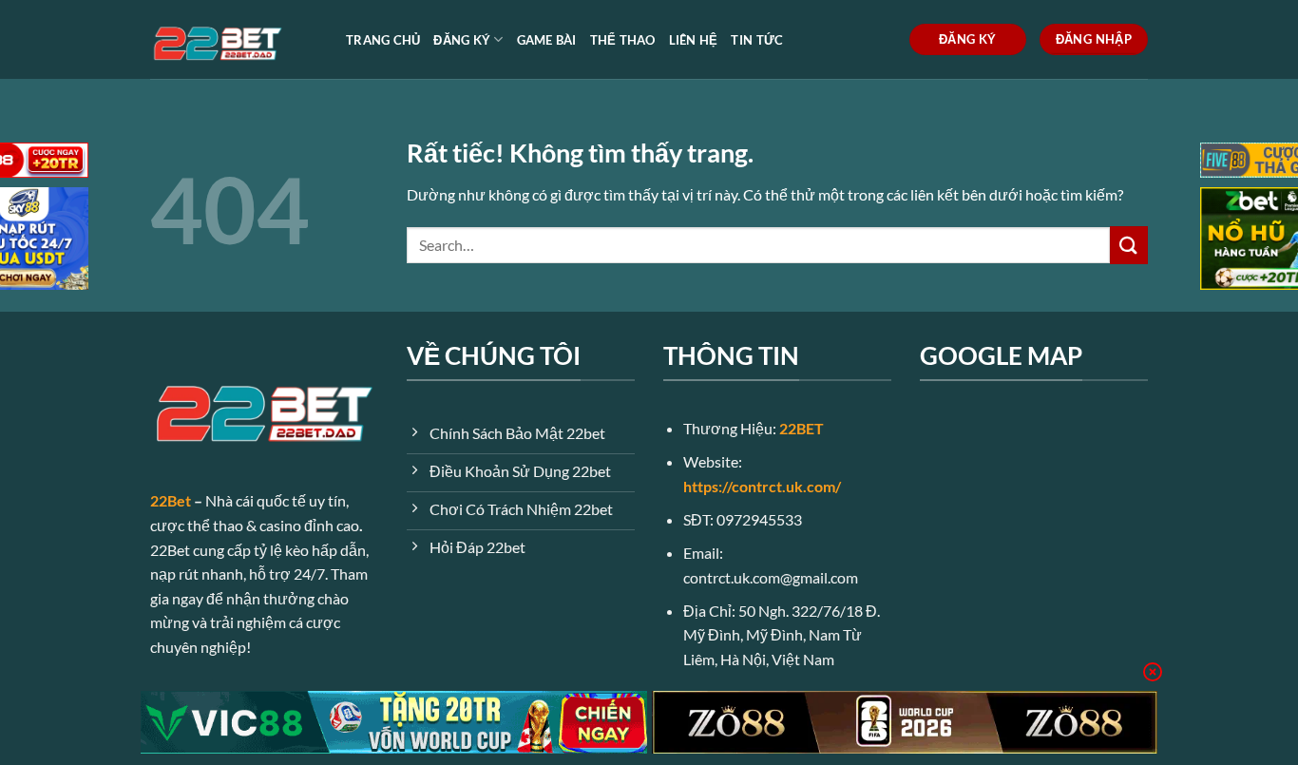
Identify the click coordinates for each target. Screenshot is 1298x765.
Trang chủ (383, 40)
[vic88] (394, 722)
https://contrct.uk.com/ (762, 486)
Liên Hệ (693, 40)
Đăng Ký (461, 40)
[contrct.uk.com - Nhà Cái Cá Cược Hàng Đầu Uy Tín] (233, 39)
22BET (801, 428)
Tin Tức (757, 40)
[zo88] (905, 722)
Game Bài (547, 40)
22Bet (170, 500)
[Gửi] (1129, 244)
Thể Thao (623, 40)
